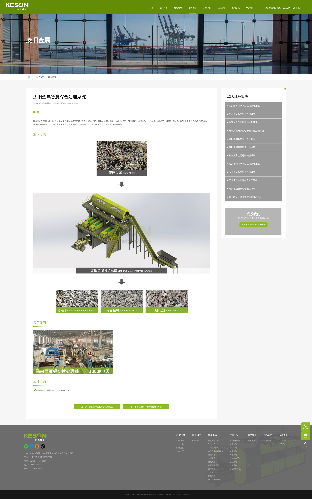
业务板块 (192, 8)
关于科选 (164, 8)
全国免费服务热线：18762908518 (280, 8)
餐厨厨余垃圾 (213, 465)
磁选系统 (233, 462)
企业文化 (180, 444)
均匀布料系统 (235, 458)
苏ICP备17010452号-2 (173, 494)
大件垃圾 (211, 469)
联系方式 (283, 441)
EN (299, 8)
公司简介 (180, 441)
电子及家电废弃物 (215, 451)
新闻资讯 (236, 8)
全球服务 (221, 8)
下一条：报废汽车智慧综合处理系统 (146, 407)
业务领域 (178, 8)
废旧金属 (52, 77)
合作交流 (180, 451)
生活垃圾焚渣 (213, 448)
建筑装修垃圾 (213, 441)
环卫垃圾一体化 (214, 479)
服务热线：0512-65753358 (253, 225)
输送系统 (233, 451)
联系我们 (250, 8)
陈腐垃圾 (211, 476)
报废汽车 (211, 462)
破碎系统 (233, 444)
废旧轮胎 (211, 455)
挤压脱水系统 (235, 469)
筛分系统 (233, 448)
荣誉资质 (180, 448)
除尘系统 (233, 455)
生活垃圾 (211, 444)
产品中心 (207, 8)
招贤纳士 (283, 444)
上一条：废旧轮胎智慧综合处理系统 (97, 407)
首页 (151, 8)
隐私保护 (186, 494)
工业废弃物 (212, 472)
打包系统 (233, 465)
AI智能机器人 (235, 441)
